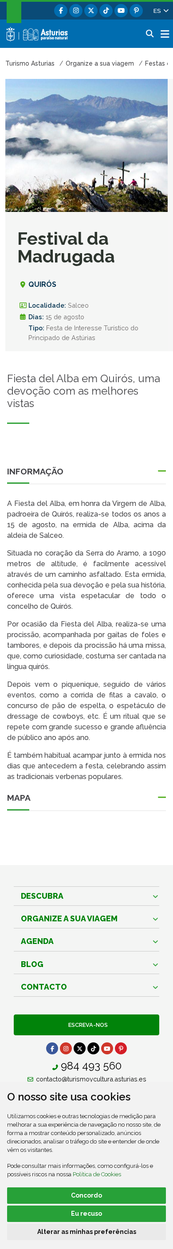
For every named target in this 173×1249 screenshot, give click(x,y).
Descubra (42, 896)
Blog (32, 964)
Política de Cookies (97, 1174)
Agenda (37, 941)
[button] (160, 10)
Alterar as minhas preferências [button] (86, 1231)
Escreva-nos (87, 1025)
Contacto (44, 986)
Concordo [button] (86, 1195)
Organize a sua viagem (69, 918)
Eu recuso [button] (86, 1213)
